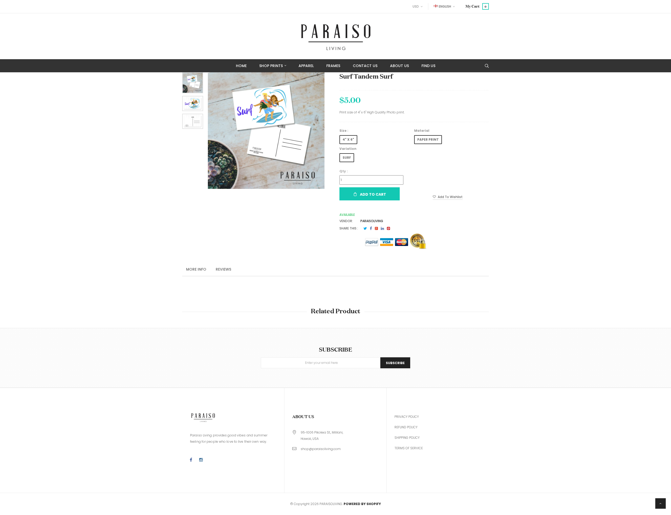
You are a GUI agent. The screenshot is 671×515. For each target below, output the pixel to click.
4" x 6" (348, 139)
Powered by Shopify (362, 504)
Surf (347, 157)
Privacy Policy (406, 416)
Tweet (365, 228)
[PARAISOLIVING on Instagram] (201, 460)
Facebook (371, 228)
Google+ (376, 228)
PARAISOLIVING (371, 221)
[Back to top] (660, 503)
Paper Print (428, 139)
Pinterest (388, 228)
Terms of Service (408, 448)
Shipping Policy (407, 437)
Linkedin (382, 228)
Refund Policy (406, 427)
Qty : (343, 171)
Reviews (223, 269)
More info (196, 269)
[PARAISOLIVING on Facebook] (191, 460)
